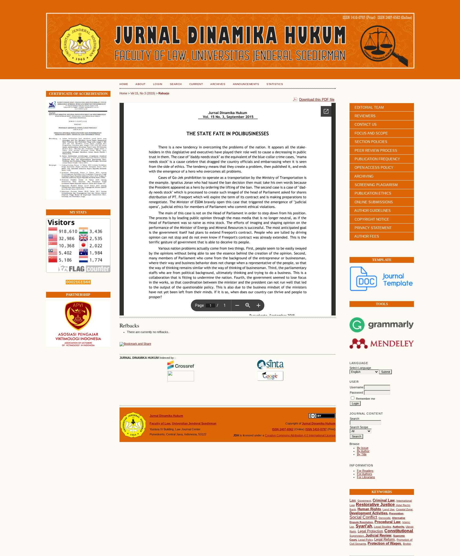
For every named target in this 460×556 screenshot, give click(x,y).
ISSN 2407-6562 (282, 429)
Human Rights (369, 509)
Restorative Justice (375, 504)
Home (124, 84)
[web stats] (78, 283)
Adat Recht (403, 505)
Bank (353, 509)
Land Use (389, 509)
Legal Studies (382, 526)
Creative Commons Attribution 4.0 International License (300, 435)
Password (356, 392)
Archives (217, 84)
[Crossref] (180, 369)
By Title (362, 454)
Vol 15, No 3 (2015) (142, 93)
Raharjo (163, 93)
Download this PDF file (316, 100)
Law (352, 500)
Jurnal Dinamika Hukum (166, 415)
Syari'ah (364, 526)
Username (356, 387)
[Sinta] (270, 369)
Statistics (274, 84)
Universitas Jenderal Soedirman (194, 423)
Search (176, 84)
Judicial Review (378, 535)
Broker (407, 543)
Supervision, (357, 535)
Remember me (365, 398)
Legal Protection (370, 531)
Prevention (396, 513)
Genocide (385, 517)
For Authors (364, 473)
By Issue (362, 447)
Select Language (360, 367)
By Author (363, 451)
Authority (398, 526)
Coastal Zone (404, 509)
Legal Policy (365, 539)
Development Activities (368, 513)
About (140, 84)
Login (157, 84)
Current (196, 84)
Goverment (364, 500)
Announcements (246, 84)
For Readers (365, 470)
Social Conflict (363, 517)
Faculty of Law (160, 423)
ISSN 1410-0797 (316, 429)
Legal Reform (384, 539)
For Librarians (366, 477)
